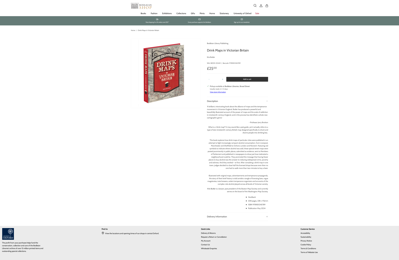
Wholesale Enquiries (209, 248)
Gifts (193, 13)
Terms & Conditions (308, 248)
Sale (257, 13)
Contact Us (205, 245)
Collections (181, 13)
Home (212, 13)
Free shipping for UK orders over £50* (157, 22)
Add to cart (247, 79)
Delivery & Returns (208, 233)
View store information (218, 92)
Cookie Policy (306, 245)
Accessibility (305, 233)
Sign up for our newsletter (242, 22)
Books (143, 13)
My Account (205, 241)
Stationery (224, 13)
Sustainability (306, 237)
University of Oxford (242, 13)
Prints (202, 13)
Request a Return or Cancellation (214, 237)
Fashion (154, 13)
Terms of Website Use (309, 252)
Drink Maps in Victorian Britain (148, 30)
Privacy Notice (306, 241)
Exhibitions (167, 13)
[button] (267, 5)
